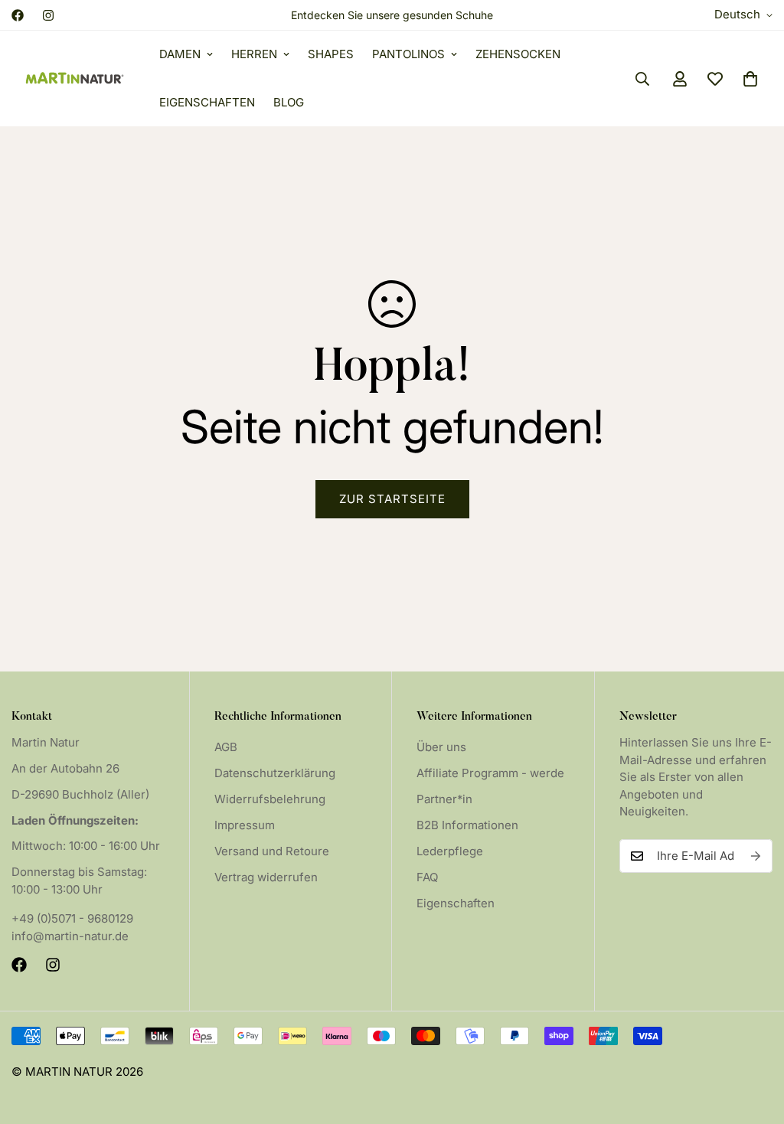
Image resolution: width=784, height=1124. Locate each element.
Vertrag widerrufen (266, 877)
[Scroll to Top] (754, 1040)
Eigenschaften (207, 102)
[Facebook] (17, 15)
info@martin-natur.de (70, 936)
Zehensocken (517, 54)
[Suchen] (642, 79)
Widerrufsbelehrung (269, 799)
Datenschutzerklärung (274, 773)
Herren (254, 54)
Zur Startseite (392, 499)
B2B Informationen (467, 825)
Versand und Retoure (271, 851)
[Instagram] (48, 15)
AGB (225, 747)
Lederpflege (449, 851)
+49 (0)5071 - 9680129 (72, 918)
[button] (750, 78)
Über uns (441, 747)
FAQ (427, 877)
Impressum (244, 825)
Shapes (331, 54)
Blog (288, 102)
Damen (180, 54)
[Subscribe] (756, 856)
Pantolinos (408, 54)
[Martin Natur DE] (74, 79)
